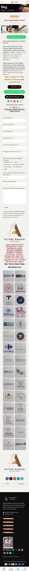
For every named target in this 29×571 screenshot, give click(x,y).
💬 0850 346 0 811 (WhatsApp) (14, 92)
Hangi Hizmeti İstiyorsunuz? (11, 145)
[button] (20, 531)
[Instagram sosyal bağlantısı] (12, 107)
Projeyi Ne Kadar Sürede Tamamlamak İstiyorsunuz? (14, 173)
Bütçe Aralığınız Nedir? (9, 181)
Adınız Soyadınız (7, 118)
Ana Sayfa (3, 10)
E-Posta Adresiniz (8, 131)
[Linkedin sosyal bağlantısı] (17, 107)
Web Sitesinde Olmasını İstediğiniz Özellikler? (13, 164)
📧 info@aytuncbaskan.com (14, 97)
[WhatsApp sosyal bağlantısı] (22, 478)
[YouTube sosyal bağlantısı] (14, 107)
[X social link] (10, 478)
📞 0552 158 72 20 (14, 87)
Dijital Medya (10, 10)
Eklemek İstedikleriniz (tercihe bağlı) (13, 188)
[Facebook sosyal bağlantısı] (10, 107)
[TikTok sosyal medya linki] (19, 107)
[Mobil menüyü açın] (1, 2)
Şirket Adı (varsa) (8, 138)
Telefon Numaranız (8, 124)
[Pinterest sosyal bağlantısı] (14, 478)
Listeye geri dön (14, 483)
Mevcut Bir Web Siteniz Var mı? (11, 151)
